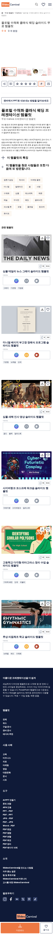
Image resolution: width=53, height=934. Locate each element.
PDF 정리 (7, 844)
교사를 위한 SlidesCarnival (16, 882)
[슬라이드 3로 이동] (39, 71)
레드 (12, 653)
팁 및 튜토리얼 (9, 875)
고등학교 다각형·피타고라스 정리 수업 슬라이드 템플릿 (26, 564)
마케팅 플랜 (35, 180)
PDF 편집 (7, 829)
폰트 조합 (7, 803)
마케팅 (6, 765)
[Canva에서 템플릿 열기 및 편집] (16, 281)
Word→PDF (9, 825)
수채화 (6, 193)
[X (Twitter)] (23, 899)
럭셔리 (22, 180)
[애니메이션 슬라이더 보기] (41, 84)
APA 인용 (7, 807)
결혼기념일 (8, 180)
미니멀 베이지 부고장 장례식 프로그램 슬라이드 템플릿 (26, 344)
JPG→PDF (8, 818)
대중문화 (7, 772)
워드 (5, 723)
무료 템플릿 (9, 13)
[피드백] (10, 84)
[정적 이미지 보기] (48, 84)
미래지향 (7, 508)
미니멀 (6, 186)
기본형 (13, 288)
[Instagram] (5, 899)
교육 (5, 754)
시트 (5, 779)
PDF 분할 (7, 836)
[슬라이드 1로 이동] (8, 71)
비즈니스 (7, 757)
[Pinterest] (29, 899)
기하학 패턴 (8, 582)
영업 (5, 768)
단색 (19, 362)
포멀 (19, 207)
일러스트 (18, 433)
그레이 (6, 288)
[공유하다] (4, 84)
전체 (5, 719)
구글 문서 (7, 726)
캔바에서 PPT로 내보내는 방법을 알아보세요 (26, 100)
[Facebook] (11, 899)
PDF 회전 (7, 840)
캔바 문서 (7, 730)
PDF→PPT (8, 814)
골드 (5, 433)
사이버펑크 (16, 508)
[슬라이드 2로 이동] (24, 71)
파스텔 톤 (8, 207)
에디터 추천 (8, 734)
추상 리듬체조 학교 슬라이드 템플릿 (23, 637)
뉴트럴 (13, 362)
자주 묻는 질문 (9, 871)
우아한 (16, 200)
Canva (18, 13)
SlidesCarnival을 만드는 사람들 (18, 867)
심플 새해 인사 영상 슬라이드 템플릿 (23, 417)
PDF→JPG (8, 822)
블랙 (10, 433)
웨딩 (27, 200)
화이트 (6, 213)
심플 (17, 193)
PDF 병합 (7, 833)
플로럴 (30, 207)
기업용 (20, 288)
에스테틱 (29, 193)
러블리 (22, 582)
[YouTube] (17, 899)
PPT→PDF (8, 811)
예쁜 (40, 193)
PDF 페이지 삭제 (10, 847)
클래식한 (38, 200)
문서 (5, 776)
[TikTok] (35, 899)
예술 (5, 200)
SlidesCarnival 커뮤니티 (15, 878)
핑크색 (42, 207)
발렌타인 (19, 186)
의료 (5, 761)
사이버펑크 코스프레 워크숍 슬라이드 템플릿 (25, 489)
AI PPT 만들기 (9, 800)
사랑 (38, 186)
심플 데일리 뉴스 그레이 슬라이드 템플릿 (26, 271)
